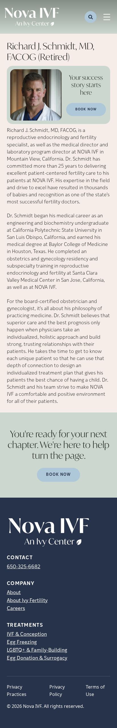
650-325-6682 (23, 567)
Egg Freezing (22, 642)
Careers (16, 608)
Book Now (86, 109)
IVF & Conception (27, 634)
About (14, 593)
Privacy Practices (16, 690)
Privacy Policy (57, 690)
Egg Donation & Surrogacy (37, 658)
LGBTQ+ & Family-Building (37, 650)
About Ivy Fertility (27, 600)
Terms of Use (95, 690)
